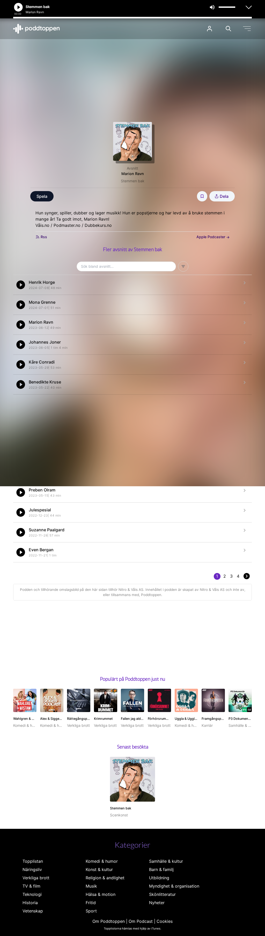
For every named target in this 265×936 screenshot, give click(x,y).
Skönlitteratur (162, 894)
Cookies (165, 921)
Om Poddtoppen (108, 921)
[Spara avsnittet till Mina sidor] (202, 196)
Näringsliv (32, 869)
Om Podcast (141, 921)
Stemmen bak (132, 181)
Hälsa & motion (100, 894)
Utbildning (159, 877)
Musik (91, 886)
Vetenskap (33, 910)
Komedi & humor (102, 861)
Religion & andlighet (105, 877)
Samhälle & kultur (166, 861)
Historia (30, 902)
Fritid (91, 902)
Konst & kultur (99, 869)
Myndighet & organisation (174, 886)
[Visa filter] (183, 266)
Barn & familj (161, 869)
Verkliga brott (36, 877)
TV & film (31, 886)
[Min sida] (209, 28)
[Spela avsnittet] (20, 285)
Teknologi (32, 894)
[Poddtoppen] (36, 29)
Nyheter (157, 902)
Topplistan (33, 861)
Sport (91, 910)
